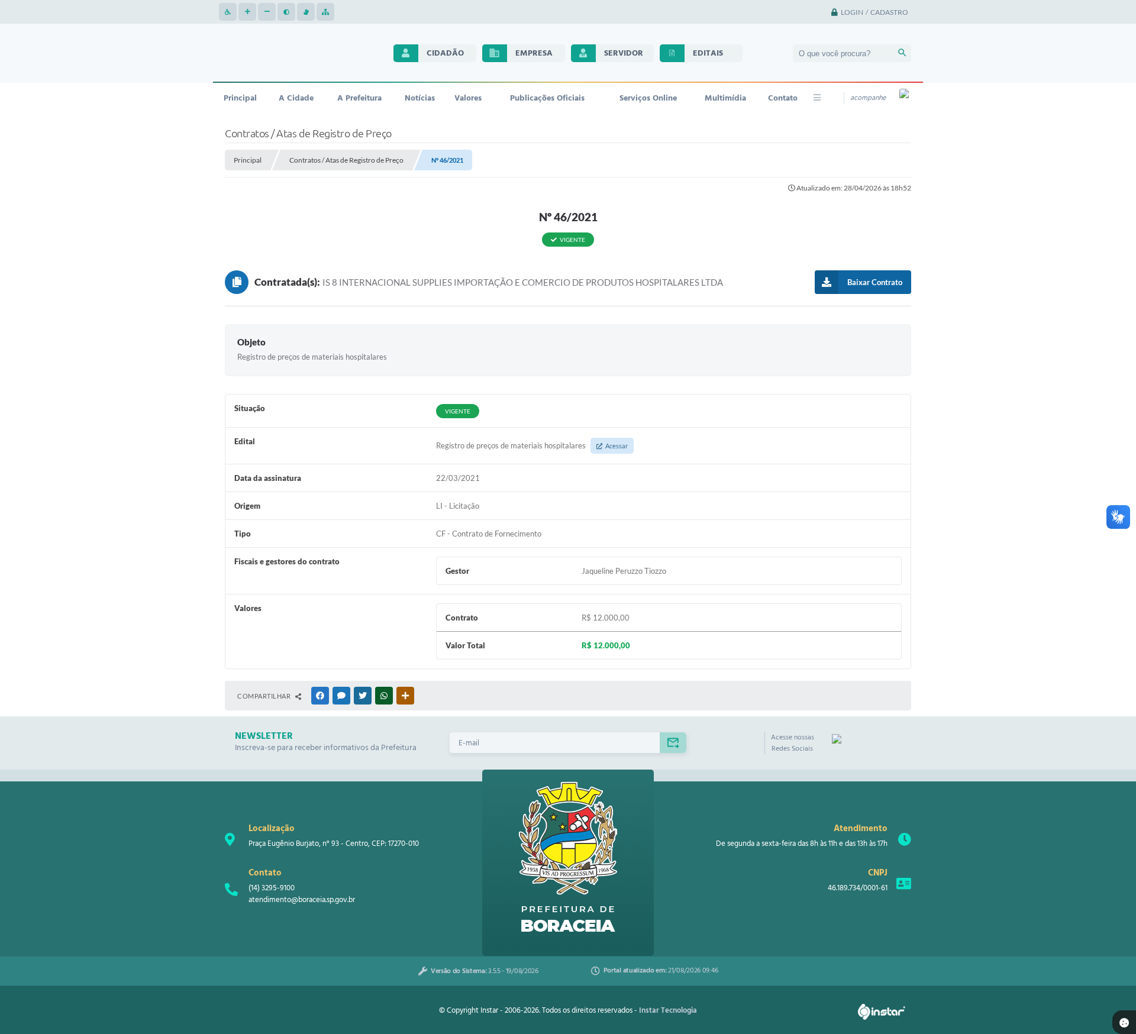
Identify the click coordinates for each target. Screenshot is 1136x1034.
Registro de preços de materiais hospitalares (532, 445)
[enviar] (673, 742)
